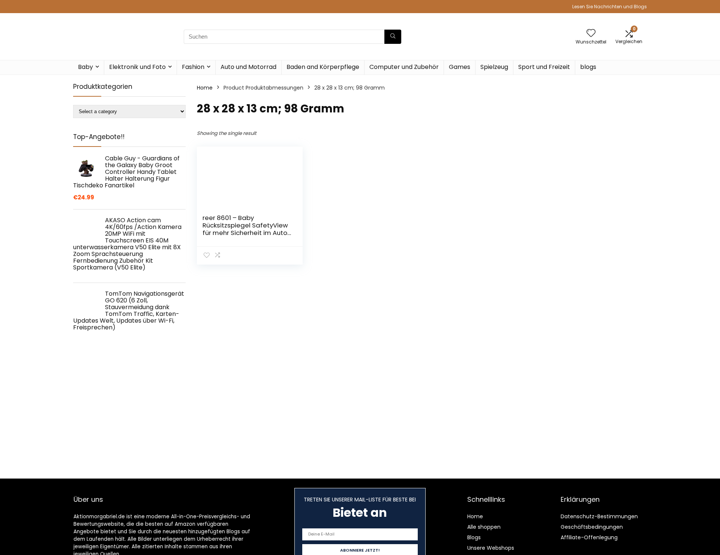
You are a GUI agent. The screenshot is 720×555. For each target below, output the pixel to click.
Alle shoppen (484, 527)
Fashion (193, 67)
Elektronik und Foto (137, 67)
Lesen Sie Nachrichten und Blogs (609, 6)
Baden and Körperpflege (322, 67)
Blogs (474, 537)
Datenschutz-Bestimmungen (599, 516)
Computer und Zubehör (404, 67)
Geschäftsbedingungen (592, 527)
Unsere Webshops (490, 548)
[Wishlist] (591, 33)
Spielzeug (494, 67)
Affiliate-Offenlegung (589, 537)
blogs (588, 67)
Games (459, 67)
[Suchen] (392, 37)
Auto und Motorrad (248, 67)
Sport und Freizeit (544, 67)
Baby (85, 67)
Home (205, 87)
